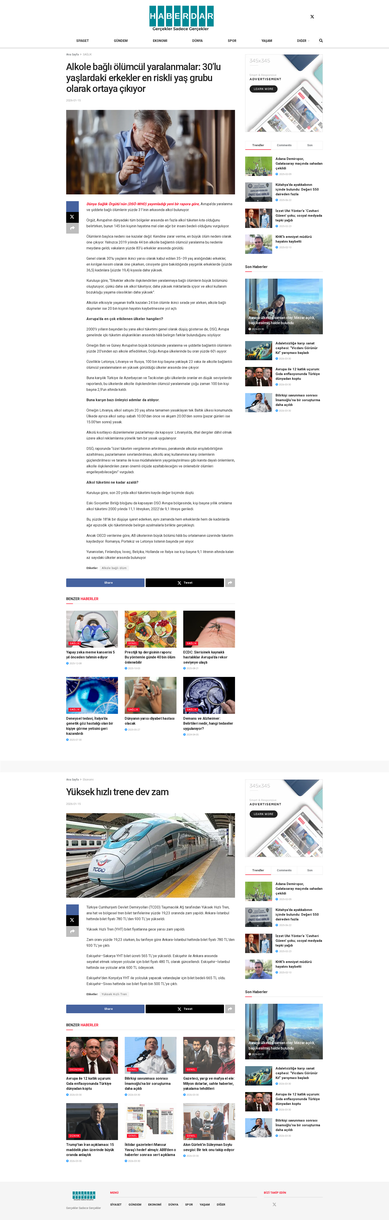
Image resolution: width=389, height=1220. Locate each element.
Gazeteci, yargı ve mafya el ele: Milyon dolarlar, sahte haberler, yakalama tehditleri (209, 1083)
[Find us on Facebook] (304, 17)
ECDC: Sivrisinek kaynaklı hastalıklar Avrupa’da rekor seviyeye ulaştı (205, 657)
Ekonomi (88, 779)
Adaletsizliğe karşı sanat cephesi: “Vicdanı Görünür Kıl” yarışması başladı (297, 348)
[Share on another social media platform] (72, 228)
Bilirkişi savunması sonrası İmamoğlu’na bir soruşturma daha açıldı (298, 400)
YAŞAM (267, 41)
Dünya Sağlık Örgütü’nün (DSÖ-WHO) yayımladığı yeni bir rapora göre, (143, 204)
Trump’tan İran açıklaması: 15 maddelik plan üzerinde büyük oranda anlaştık (90, 1150)
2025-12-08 (75, 663)
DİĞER (301, 41)
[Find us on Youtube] (321, 17)
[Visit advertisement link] (284, 93)
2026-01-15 (73, 100)
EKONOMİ (160, 41)
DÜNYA (197, 41)
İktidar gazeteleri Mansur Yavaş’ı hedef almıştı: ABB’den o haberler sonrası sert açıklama (150, 1150)
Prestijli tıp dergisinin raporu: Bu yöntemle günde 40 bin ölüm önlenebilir (150, 657)
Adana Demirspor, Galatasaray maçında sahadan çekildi (299, 163)
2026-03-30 (257, 329)
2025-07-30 (75, 739)
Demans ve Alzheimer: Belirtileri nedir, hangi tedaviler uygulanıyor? (208, 723)
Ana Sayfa (72, 54)
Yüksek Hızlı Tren (114, 994)
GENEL (132, 643)
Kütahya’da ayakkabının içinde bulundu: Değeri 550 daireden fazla (297, 189)
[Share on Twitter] (72, 217)
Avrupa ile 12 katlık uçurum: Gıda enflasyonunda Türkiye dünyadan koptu (298, 374)
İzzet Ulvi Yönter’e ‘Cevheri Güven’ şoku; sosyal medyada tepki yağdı (299, 215)
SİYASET (82, 41)
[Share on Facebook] (72, 206)
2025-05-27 (133, 729)
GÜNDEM (121, 41)
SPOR (232, 41)
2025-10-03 (133, 668)
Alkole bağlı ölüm (114, 568)
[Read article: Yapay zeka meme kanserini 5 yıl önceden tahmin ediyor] (92, 629)
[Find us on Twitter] (312, 17)
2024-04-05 (192, 734)
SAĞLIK (87, 54)
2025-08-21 (192, 668)
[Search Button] (321, 41)
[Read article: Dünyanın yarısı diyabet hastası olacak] (150, 695)
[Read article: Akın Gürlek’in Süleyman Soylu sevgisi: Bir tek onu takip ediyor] (209, 1121)
